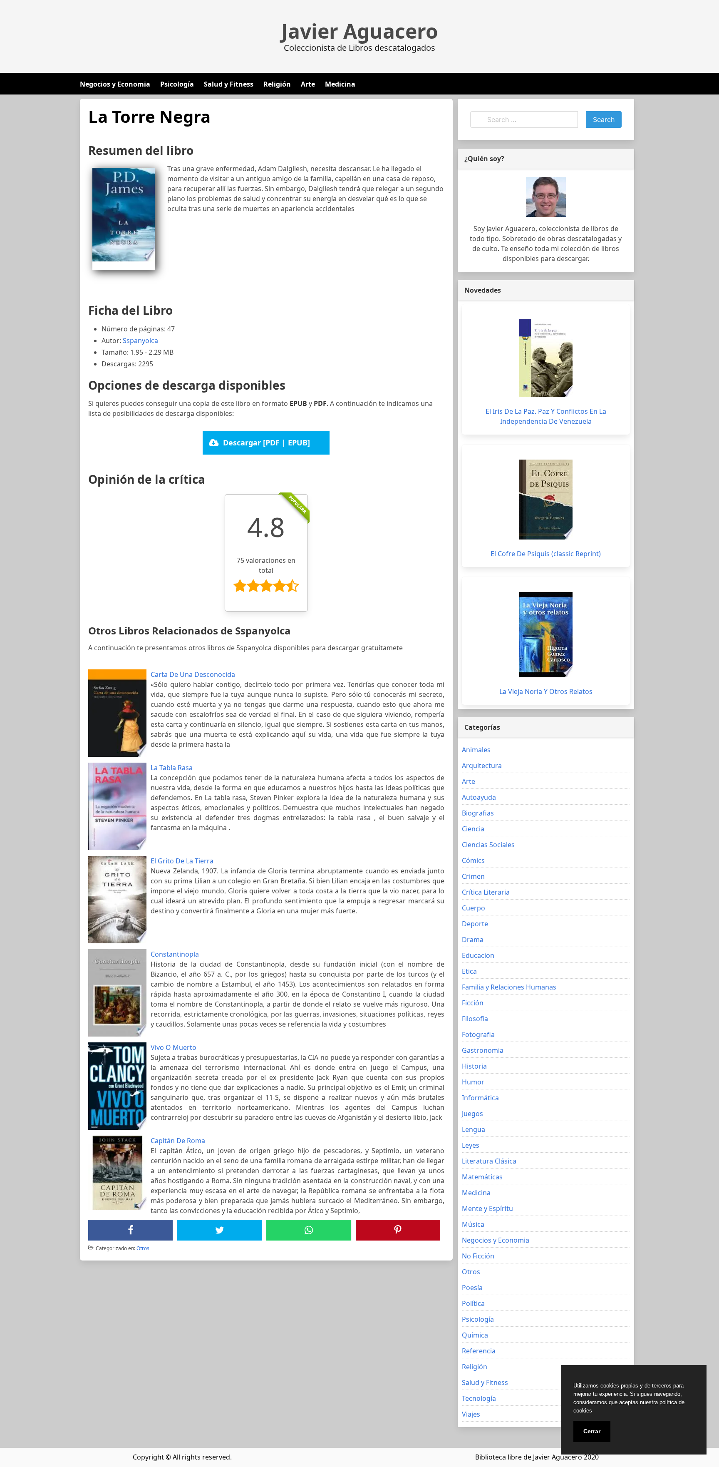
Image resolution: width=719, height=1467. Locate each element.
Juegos (472, 1113)
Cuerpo (473, 908)
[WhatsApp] (308, 1230)
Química (475, 1335)
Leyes (470, 1145)
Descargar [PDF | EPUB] (266, 443)
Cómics (473, 860)
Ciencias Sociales (488, 844)
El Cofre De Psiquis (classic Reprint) (546, 553)
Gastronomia (482, 1050)
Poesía (472, 1287)
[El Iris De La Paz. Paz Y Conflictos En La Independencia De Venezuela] (546, 358)
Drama (472, 939)
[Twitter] (219, 1230)
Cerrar (591, 1431)
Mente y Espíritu (487, 1208)
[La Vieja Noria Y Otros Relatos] (546, 634)
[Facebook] (130, 1230)
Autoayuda (479, 797)
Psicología (177, 84)
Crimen (473, 876)
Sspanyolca (140, 340)
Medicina (340, 84)
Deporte (475, 923)
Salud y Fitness (228, 84)
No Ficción (478, 1256)
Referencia (479, 1350)
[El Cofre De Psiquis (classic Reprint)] (546, 499)
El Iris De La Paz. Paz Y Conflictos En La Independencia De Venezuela (546, 416)
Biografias (478, 813)
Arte (308, 84)
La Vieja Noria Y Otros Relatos (546, 691)
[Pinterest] (397, 1230)
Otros (142, 1248)
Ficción (472, 1002)
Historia (474, 1066)
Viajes (471, 1414)
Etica (469, 971)
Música (473, 1224)
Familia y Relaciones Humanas (509, 987)
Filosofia (475, 1018)
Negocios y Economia (115, 84)
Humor (473, 1082)
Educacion (478, 955)
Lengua (473, 1129)
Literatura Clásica (489, 1161)
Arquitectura (482, 765)
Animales (476, 749)
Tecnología (479, 1398)
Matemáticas (482, 1176)
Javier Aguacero (359, 31)
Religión (277, 84)
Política (473, 1303)
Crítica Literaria (486, 892)
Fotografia (478, 1034)
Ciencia (473, 828)
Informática (480, 1097)
